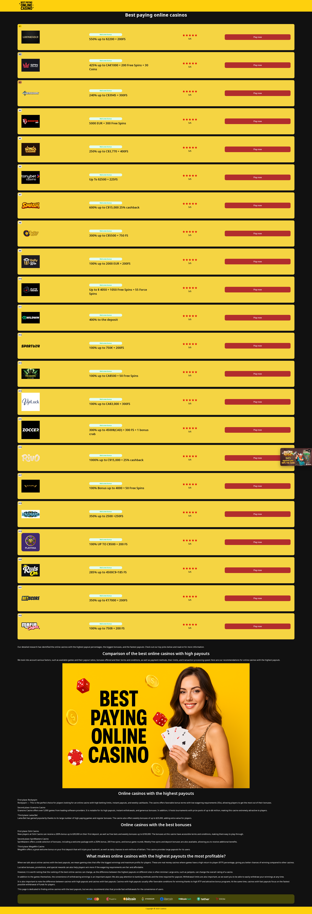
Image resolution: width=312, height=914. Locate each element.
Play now (258, 37)
